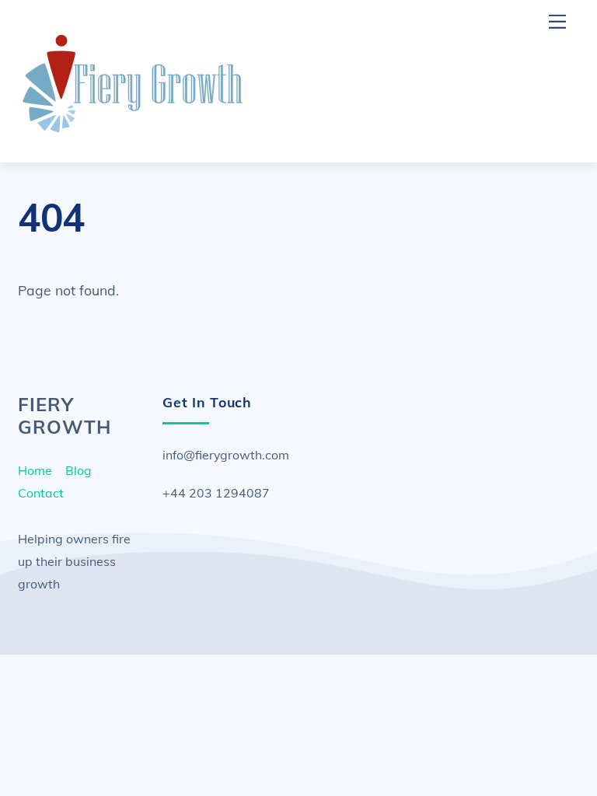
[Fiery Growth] (134, 133)
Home (35, 470)
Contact (41, 493)
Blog (78, 470)
